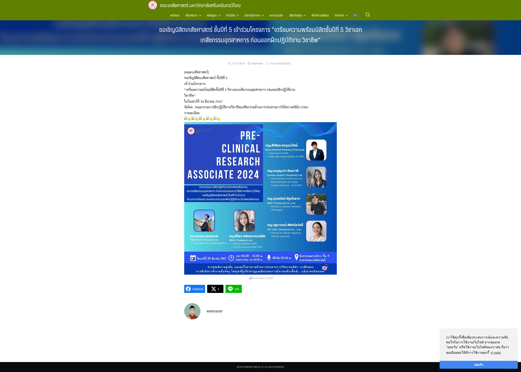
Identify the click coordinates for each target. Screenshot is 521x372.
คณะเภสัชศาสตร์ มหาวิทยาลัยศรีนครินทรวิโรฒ (200, 5)
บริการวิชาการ (252, 15)
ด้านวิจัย (230, 15)
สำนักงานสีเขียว (320, 15)
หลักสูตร (212, 15)
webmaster (257, 63)
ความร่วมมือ (276, 15)
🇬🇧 (355, 15)
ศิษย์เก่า (339, 15)
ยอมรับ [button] (478, 364)
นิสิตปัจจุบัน (295, 15)
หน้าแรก (174, 15)
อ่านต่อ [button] (496, 352)
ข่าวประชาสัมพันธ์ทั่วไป (280, 63)
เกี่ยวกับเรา (191, 15)
